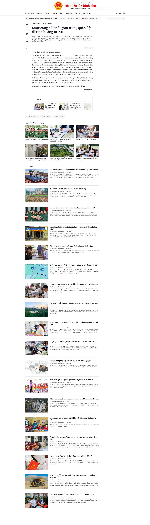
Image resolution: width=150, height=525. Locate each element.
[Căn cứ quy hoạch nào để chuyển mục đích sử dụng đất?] (62, 150)
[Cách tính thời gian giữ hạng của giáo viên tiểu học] (87, 150)
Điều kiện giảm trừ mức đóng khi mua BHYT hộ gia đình (72, 494)
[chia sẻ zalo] (27, 29)
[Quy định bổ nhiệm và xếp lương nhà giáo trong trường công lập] (36, 443)
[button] (61, 18)
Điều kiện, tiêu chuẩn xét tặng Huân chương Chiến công (71, 246)
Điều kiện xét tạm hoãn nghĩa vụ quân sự (36, 139)
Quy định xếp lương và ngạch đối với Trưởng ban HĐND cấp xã (74, 284)
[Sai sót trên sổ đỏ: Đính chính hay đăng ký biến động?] (36, 462)
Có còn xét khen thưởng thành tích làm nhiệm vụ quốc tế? (72, 208)
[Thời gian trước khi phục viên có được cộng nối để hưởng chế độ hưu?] (64, 106)
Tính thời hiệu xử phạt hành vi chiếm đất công (68, 189)
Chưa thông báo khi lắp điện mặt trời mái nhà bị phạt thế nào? (74, 170)
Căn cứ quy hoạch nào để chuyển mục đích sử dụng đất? (61, 159)
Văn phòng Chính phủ (88, 18)
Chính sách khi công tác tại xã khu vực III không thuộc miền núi (73, 419)
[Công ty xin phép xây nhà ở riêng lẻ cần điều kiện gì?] (36, 367)
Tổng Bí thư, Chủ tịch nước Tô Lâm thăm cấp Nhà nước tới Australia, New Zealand (44, 18)
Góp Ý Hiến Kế (87, 13)
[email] (97, 18)
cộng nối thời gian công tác (33, 116)
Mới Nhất (119, 13)
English (84, 8)
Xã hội (61, 13)
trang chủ (30, 13)
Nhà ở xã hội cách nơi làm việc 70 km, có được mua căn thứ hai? (74, 399)
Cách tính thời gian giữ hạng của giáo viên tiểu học (86, 159)
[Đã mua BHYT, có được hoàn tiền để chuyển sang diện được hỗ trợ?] (36, 328)
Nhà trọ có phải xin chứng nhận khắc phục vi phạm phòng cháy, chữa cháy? (36, 159)
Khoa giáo (69, 13)
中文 (89, 8)
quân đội (49, 116)
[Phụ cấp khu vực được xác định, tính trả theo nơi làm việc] (36, 348)
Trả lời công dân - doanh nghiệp (42, 23)
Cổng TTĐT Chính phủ (74, 18)
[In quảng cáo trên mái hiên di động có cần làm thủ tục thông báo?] (36, 233)
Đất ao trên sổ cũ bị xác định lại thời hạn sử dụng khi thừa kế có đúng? (74, 304)
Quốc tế (77, 13)
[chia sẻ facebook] (27, 25)
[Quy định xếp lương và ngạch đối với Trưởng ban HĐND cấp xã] (36, 290)
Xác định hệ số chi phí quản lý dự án (86, 139)
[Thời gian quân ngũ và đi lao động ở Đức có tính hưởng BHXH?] (36, 271)
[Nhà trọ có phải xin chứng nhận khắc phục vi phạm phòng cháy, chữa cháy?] (36, 150)
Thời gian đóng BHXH (59, 116)
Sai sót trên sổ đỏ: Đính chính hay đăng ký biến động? (71, 456)
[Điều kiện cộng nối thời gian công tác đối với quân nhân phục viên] (39, 106)
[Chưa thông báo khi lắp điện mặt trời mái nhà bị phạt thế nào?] (36, 176)
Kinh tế (47, 13)
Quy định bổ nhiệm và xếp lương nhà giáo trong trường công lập (73, 438)
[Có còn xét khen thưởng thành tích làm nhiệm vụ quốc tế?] (36, 214)
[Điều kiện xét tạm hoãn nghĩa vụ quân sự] (36, 131)
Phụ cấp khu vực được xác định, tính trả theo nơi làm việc (72, 342)
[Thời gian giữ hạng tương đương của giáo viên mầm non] (36, 386)
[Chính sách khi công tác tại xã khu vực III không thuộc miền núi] (36, 424)
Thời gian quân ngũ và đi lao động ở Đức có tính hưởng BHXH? (74, 265)
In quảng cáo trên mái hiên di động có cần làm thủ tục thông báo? (73, 228)
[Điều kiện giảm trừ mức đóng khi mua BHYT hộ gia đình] (36, 500)
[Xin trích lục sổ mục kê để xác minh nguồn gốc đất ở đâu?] (62, 131)
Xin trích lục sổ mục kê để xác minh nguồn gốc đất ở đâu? (60, 140)
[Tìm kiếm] (124, 13)
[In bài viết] (27, 41)
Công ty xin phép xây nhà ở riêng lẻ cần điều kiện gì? (70, 361)
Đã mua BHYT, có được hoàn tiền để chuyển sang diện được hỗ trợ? (74, 324)
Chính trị (39, 13)
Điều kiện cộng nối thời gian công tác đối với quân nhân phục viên (50, 106)
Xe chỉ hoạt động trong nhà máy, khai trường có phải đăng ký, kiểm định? (74, 476)
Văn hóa (54, 13)
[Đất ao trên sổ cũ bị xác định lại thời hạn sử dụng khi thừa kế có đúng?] (36, 309)
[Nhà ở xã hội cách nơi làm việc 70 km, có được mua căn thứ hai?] (36, 405)
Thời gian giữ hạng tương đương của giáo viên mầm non (71, 380)
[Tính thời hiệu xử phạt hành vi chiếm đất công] (36, 195)
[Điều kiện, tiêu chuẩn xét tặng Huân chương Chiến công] (36, 252)
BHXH (43, 116)
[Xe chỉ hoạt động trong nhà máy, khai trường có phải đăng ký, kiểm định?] (36, 481)
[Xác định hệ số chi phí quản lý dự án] (87, 131)
